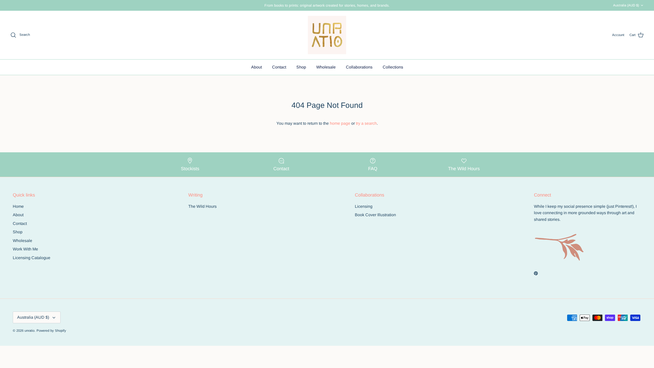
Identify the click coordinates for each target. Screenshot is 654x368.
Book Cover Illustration (375, 215)
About (256, 67)
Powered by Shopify (51, 330)
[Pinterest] (536, 273)
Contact (279, 67)
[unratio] (327, 35)
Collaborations (359, 67)
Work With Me (25, 249)
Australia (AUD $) (626, 5)
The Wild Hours (202, 206)
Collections (393, 67)
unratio (29, 330)
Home (18, 206)
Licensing (363, 206)
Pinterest (623, 206)
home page (340, 123)
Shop (301, 67)
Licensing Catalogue (31, 258)
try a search (366, 123)
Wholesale (326, 67)
